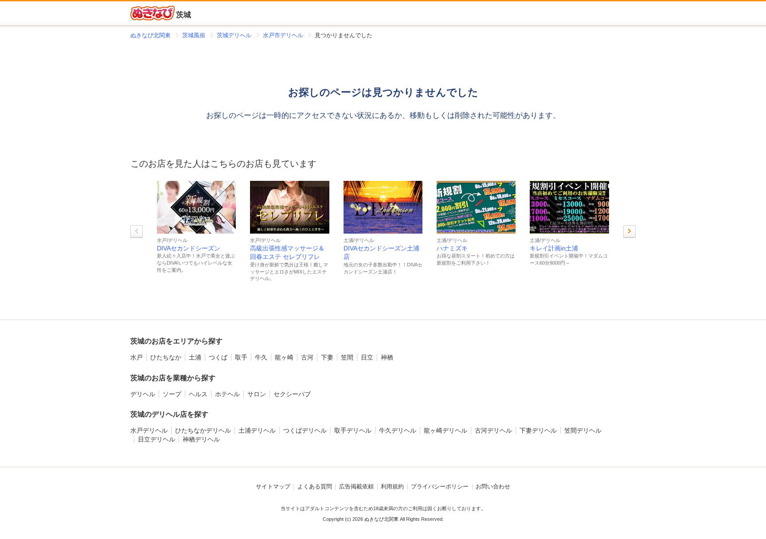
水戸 (136, 357)
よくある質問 (314, 487)
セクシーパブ (292, 394)
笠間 (347, 357)
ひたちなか (165, 357)
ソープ (172, 394)
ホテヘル (227, 394)
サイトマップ (273, 487)
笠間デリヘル (583, 430)
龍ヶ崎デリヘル (445, 430)
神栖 (387, 357)
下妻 (327, 357)
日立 (367, 357)
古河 (307, 357)
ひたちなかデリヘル (203, 430)
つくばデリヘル (305, 430)
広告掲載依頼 (356, 487)
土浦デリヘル (257, 430)
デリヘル (142, 394)
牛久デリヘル (397, 430)
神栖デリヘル (201, 439)
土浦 (195, 357)
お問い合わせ (493, 487)
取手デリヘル (352, 430)
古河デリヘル (493, 430)
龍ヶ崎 (284, 357)
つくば (218, 357)
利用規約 (392, 487)
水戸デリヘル (149, 430)
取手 (241, 357)
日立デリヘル (156, 439)
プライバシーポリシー (440, 487)
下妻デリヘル (538, 430)
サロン (256, 394)
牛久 (261, 357)
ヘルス (198, 394)
